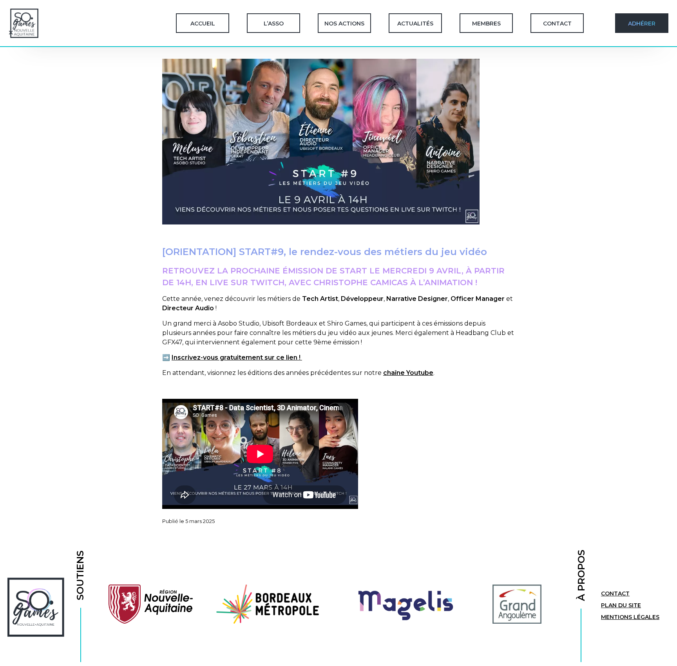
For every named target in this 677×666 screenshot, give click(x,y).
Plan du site (621, 605)
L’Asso (274, 23)
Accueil (202, 23)
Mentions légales (630, 617)
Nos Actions (344, 23)
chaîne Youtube (408, 372)
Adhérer (641, 23)
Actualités (415, 23)
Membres (486, 23)
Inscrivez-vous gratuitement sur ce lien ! (237, 357)
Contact (557, 23)
